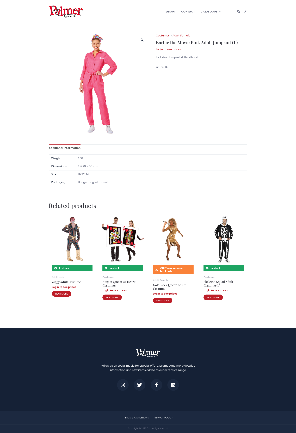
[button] (219, 11)
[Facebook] (156, 385)
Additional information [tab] (65, 148)
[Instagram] (123, 385)
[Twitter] (139, 385)
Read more (61, 293)
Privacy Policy (163, 417)
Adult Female (181, 35)
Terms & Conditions (136, 417)
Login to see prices (168, 50)
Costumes (163, 35)
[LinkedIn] (173, 385)
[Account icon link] (245, 11)
